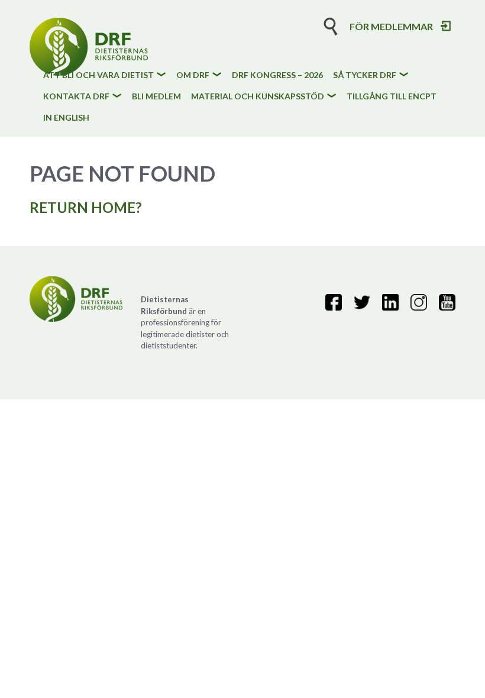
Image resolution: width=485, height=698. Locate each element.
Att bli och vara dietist (98, 75)
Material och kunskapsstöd (257, 96)
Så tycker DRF (364, 75)
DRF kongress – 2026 (277, 75)
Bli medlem (156, 96)
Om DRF (192, 75)
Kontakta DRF (76, 96)
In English (66, 118)
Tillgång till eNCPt (391, 96)
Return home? (86, 207)
